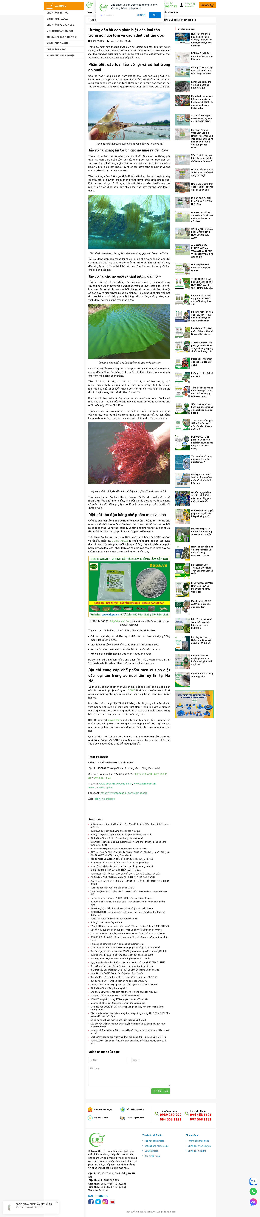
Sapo (172, 1212)
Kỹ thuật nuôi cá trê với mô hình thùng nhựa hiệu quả (117, 838)
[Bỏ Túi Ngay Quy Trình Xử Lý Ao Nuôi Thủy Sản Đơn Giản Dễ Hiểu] (182, 570)
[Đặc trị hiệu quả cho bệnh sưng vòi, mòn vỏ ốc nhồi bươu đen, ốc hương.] (182, 408)
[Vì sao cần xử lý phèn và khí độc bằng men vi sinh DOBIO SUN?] (182, 119)
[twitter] (98, 1201)
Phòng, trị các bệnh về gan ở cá (106, 922)
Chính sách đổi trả (197, 1151)
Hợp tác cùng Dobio (154, 1141)
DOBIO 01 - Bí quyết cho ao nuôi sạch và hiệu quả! (115, 995)
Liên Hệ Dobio (151, 1151)
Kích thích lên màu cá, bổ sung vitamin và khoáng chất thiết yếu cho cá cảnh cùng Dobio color (202, 102)
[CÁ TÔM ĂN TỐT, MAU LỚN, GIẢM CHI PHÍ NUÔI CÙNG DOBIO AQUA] (182, 233)
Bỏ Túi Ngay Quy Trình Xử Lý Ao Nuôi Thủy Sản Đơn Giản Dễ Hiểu (122, 966)
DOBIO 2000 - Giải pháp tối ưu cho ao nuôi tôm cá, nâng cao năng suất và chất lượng (202, 443)
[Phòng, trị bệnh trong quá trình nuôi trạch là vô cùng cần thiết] (182, 71)
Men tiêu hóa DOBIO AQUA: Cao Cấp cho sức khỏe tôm (117, 973)
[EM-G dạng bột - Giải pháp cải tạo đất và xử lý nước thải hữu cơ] (182, 332)
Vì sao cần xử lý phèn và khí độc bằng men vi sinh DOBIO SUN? (121, 848)
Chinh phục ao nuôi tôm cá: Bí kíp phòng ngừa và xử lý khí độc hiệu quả (125, 947)
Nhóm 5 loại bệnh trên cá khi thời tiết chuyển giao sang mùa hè (122, 866)
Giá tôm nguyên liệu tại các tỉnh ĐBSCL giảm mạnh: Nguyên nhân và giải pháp (129, 951)
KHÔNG (141, 15)
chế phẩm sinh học (119, 621)
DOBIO (131, 690)
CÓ (155, 15)
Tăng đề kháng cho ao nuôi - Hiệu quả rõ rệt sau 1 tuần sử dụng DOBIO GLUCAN (130, 926)
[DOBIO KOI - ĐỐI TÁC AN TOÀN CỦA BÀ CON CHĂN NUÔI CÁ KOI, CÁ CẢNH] (182, 216)
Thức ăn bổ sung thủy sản (62, 37)
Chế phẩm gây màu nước (60, 25)
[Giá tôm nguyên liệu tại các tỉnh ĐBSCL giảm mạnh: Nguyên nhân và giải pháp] (182, 498)
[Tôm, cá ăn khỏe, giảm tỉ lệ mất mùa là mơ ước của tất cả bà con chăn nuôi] (182, 424)
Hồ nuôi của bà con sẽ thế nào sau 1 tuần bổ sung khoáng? (120, 862)
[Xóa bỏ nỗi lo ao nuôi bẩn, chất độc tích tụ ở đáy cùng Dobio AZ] (182, 159)
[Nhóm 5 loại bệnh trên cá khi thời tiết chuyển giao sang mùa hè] (182, 188)
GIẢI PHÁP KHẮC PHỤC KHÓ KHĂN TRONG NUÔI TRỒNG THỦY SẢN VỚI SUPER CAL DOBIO (202, 251)
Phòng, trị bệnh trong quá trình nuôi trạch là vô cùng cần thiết (121, 834)
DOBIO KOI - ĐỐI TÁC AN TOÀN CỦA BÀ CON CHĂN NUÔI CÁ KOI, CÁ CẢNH (126, 874)
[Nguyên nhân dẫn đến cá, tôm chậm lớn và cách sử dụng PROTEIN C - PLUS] (182, 552)
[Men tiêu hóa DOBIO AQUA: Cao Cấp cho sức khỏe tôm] (182, 607)
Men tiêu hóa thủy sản (60, 31)
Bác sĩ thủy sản (152, 1156)
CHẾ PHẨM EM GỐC (56, 49)
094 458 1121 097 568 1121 (201, 1117)
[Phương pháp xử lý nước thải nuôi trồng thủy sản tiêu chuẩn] (182, 534)
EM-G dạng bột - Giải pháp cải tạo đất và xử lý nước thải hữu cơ (122, 908)
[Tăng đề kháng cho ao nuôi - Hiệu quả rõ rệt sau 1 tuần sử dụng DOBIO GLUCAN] (182, 392)
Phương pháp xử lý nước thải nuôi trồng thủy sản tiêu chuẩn (120, 958)
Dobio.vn (103, 1190)
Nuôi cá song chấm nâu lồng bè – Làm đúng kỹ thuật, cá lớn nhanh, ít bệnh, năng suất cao (201, 40)
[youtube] (113, 1201)
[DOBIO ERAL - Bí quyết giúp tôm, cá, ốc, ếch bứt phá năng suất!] (182, 516)
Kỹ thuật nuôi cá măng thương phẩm (109, 988)
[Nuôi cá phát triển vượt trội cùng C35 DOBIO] (182, 269)
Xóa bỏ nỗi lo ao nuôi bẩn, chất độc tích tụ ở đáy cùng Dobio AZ (122, 859)
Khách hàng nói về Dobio (157, 1146)
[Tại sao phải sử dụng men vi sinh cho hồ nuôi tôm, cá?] (182, 462)
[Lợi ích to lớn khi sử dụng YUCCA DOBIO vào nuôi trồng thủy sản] (182, 299)
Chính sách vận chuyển (199, 1146)
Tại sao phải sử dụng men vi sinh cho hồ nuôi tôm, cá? (117, 944)
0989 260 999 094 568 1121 (170, 1117)
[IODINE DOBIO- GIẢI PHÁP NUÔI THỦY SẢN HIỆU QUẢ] (182, 202)
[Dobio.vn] (113, 1139)
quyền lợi (113, 720)
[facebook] (91, 1201)
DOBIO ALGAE (120, 540)
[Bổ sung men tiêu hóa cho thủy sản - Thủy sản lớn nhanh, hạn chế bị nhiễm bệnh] (182, 316)
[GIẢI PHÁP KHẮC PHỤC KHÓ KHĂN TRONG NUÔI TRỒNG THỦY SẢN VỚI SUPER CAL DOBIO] (182, 249)
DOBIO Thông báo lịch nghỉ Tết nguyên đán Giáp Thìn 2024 (119, 999)
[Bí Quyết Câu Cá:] (182, 589)
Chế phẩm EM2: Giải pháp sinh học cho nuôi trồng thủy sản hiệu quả (124, 992)
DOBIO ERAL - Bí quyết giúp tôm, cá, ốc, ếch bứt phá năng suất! (122, 955)
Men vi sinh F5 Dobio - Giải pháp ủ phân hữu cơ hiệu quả (118, 1003)
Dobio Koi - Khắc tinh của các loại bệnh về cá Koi (114, 918)
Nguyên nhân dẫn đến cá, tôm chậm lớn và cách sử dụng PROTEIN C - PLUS (128, 962)
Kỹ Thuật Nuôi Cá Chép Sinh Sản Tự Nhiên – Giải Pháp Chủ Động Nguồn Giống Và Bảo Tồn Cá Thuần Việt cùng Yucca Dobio (202, 139)
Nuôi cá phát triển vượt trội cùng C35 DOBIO (112, 888)
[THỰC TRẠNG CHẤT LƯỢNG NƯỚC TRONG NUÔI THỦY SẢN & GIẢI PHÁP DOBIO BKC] (182, 283)
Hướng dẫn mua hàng (198, 1141)
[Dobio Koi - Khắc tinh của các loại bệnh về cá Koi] (182, 363)
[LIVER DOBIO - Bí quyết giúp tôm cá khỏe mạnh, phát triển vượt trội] (182, 661)
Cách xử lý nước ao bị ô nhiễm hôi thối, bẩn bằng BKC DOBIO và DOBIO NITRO (128, 1037)
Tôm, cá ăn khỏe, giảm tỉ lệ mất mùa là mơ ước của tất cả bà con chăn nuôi (128, 933)
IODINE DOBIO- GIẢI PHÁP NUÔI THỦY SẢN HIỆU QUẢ (116, 870)
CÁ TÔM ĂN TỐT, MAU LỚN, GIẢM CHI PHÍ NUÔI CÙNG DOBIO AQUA (123, 877)
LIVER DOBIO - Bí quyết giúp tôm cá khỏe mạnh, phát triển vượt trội (124, 984)
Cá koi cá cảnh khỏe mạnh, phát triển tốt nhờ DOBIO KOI (118, 1020)
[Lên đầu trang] (255, 1212)
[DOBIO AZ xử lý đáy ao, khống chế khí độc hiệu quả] (182, 57)
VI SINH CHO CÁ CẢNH (58, 43)
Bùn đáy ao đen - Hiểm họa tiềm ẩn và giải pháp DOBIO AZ (119, 981)
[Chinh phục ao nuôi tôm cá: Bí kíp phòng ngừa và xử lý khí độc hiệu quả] (182, 480)
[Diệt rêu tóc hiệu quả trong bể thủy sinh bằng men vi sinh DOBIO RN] (182, 625)
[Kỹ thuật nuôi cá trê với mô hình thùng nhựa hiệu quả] (182, 86)
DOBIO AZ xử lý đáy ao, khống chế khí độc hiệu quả (115, 831)
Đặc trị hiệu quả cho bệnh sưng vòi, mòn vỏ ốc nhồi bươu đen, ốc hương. (126, 930)
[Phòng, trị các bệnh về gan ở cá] (182, 377)
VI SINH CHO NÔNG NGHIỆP (60, 55)
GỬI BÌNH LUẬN (161, 1091)
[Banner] (194, 704)
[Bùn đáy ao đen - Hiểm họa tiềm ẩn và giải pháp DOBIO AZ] (182, 643)
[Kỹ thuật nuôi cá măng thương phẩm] (182, 679)
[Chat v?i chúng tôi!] (253, 1202)
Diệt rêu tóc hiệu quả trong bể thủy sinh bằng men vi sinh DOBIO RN (124, 977)
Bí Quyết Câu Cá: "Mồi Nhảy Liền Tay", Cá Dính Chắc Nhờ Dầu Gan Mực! (125, 970)
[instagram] (105, 1201)
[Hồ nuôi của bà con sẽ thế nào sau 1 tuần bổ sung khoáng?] (182, 173)
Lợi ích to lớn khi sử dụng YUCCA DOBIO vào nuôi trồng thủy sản (122, 898)
